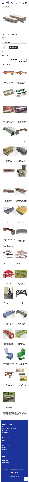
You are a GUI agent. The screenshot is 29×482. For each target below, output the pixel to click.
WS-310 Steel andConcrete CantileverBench (8, 221)
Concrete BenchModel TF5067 (21, 241)
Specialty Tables (21, 385)
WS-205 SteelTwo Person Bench (21, 344)
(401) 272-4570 (6, 432)
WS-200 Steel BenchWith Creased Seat (8, 324)
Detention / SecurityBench (8, 303)
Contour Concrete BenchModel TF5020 (21, 122)
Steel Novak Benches (8, 263)
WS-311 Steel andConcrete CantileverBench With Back (21, 221)
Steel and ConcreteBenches (21, 102)
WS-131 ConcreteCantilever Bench (8, 161)
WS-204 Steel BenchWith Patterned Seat (8, 344)
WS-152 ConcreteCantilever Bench (8, 201)
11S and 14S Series (9, 386)
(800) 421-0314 (6, 430)
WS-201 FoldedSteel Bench (21, 324)
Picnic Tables (9, 385)
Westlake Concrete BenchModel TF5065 (8, 122)
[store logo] (11, 2)
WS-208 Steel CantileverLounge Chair (8, 364)
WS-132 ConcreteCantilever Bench (21, 161)
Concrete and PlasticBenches (8, 102)
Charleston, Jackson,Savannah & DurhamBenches (21, 304)
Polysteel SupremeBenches (21, 284)
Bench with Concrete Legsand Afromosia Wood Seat (9, 240)
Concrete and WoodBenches (8, 83)
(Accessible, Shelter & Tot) (21, 386)
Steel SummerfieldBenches (21, 264)
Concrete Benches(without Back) (21, 83)
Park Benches (9, 407)
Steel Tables (8, 283)
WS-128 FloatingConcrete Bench (21, 141)
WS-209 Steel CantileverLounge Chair (21, 364)
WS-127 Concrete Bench (9, 141)
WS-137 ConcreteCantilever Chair (21, 180)
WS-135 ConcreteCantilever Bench (9, 180)
